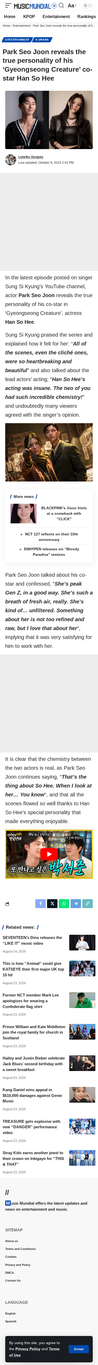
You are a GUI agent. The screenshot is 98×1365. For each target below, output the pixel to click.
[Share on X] (52, 903)
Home (6, 25)
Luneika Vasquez (30, 157)
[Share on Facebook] (40, 903)
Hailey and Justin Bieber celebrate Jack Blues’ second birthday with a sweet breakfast (34, 1064)
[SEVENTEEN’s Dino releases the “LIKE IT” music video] (82, 942)
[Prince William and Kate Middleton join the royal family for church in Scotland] (82, 1032)
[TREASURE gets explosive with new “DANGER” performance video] (82, 1126)
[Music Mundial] (35, 5)
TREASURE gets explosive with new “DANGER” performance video (31, 1127)
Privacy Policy (28, 1349)
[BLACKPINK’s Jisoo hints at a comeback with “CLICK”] (23, 513)
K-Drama (42, 39)
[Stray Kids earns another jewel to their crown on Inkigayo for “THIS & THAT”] (82, 1158)
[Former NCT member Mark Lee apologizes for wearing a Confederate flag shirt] (82, 1000)
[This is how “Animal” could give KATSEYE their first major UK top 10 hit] (82, 968)
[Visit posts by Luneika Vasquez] (10, 159)
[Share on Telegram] (76, 903)
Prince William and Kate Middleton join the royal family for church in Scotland (34, 1032)
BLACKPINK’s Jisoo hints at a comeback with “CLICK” (64, 513)
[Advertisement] (49, 222)
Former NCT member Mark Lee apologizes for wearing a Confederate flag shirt (31, 1001)
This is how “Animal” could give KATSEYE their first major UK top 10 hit (33, 969)
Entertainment (21, 25)
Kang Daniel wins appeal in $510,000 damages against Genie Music (32, 1095)
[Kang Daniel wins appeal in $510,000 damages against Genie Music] (82, 1095)
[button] (79, 1349)
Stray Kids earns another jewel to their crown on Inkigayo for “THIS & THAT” (33, 1158)
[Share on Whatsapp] (64, 903)
